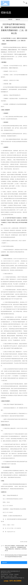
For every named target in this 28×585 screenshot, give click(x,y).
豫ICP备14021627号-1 (6, 572)
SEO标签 (11, 574)
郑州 (11, 576)
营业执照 (16, 574)
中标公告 (10, 19)
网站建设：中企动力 (5, 576)
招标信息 (6, 12)
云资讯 (15, 576)
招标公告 (18, 19)
